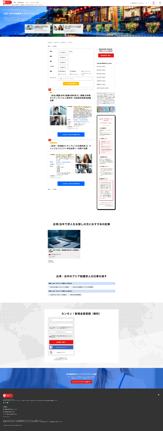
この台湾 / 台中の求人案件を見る (71, 134)
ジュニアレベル (86, 71)
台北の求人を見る (101, 66)
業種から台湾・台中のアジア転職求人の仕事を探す (60, 291)
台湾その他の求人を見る (103, 88)
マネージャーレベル (87, 74)
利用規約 (53, 336)
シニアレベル (74, 74)
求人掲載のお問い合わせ (9, 412)
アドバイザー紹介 (34, 2)
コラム (27, 2)
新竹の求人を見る (101, 73)
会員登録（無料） (61, 342)
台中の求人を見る (101, 77)
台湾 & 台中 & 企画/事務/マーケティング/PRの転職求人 (83, 287)
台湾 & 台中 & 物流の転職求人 (75, 294)
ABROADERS (52, 421)
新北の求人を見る (101, 70)
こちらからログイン (58, 359)
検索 (15, 2)
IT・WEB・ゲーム (53, 142)
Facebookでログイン (61, 347)
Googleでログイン (61, 352)
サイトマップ (6, 416)
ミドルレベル (63, 74)
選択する (64, 52)
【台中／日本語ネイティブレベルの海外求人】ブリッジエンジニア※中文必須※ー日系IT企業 (70, 147)
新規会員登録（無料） (106, 55)
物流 (51, 92)
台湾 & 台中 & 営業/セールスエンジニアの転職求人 (59, 287)
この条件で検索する (71, 83)
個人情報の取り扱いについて (64, 336)
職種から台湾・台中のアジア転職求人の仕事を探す (60, 283)
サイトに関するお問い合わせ (10, 414)
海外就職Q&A (20, 2)
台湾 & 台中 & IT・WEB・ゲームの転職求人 (58, 294)
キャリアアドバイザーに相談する (81, 382)
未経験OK (73, 71)
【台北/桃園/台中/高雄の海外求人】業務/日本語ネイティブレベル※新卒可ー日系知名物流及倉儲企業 (70, 98)
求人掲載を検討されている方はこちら (137, 3)
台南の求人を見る (101, 81)
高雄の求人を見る (101, 84)
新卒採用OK (63, 71)
